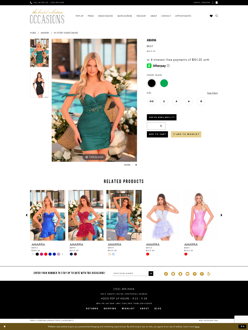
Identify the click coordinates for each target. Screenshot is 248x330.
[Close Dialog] (5, 326)
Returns (92, 309)
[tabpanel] (39, 54)
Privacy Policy (54, 320)
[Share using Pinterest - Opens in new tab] (136, 165)
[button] (201, 3)
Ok (243, 326)
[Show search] (216, 16)
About (144, 309)
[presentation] (47, 215)
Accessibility (68, 320)
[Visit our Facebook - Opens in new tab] (202, 273)
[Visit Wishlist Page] (211, 16)
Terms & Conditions (38, 320)
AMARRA (45, 33)
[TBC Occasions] (47, 16)
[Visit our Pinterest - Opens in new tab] (195, 273)
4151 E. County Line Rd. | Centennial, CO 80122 (124, 294)
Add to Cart (157, 134)
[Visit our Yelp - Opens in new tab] (209, 273)
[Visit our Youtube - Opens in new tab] (187, 273)
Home (33, 33)
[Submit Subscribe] (151, 273)
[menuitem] (47, 3)
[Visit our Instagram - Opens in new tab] (173, 273)
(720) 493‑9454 (124, 289)
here (197, 326)
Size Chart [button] (212, 93)
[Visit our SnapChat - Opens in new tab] (180, 273)
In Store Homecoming (66, 33)
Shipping (110, 309)
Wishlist (128, 309)
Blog (158, 309)
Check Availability (162, 117)
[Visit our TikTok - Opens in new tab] (166, 273)
